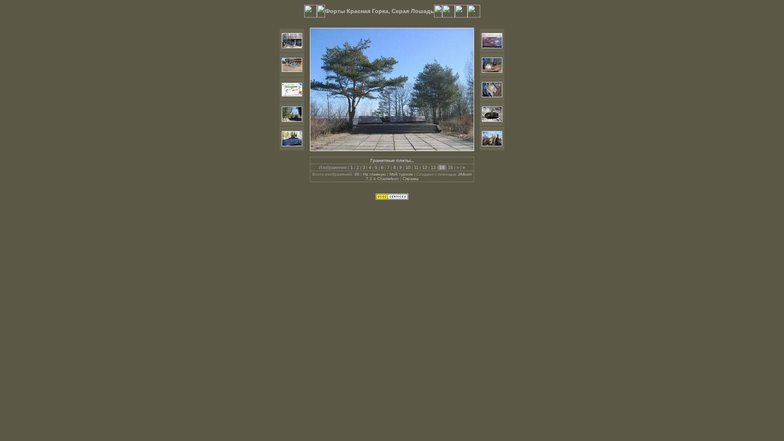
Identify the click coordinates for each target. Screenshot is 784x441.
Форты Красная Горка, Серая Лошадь (379, 11)
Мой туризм (401, 174)
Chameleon (388, 178)
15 (450, 167)
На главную (374, 174)
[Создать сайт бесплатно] (392, 198)
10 (408, 167)
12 (424, 167)
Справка (411, 178)
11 (416, 167)
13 (433, 167)
